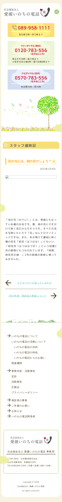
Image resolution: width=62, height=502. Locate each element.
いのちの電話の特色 (26, 352)
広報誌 (15, 387)
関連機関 (17, 363)
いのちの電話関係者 (23, 416)
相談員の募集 (19, 400)
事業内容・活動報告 (23, 371)
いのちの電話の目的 (26, 347)
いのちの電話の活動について (29, 341)
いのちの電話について (25, 336)
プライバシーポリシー (25, 392)
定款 (14, 376)
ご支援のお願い (21, 405)
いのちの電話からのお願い (30, 357)
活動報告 (17, 381)
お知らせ (17, 411)
